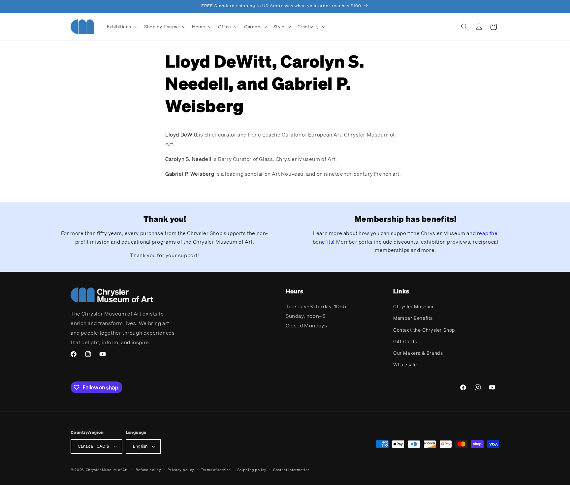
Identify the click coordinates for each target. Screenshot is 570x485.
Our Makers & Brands (418, 353)
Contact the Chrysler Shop (424, 330)
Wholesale (405, 364)
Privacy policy (181, 470)
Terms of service (216, 470)
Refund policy (148, 470)
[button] (122, 27)
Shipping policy (252, 470)
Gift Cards (405, 341)
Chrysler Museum (413, 306)
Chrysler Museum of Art (107, 470)
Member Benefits (413, 318)
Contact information (291, 470)
